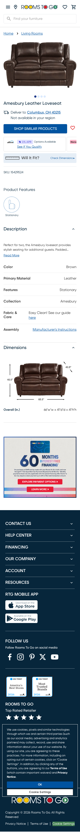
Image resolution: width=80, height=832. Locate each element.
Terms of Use (39, 823)
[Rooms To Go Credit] (40, 461)
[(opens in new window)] (9, 657)
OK (40, 784)
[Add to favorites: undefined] (72, 128)
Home (8, 33)
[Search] (8, 18)
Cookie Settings (63, 823)
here (32, 317)
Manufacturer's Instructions (54, 329)
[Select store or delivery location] (15, 7)
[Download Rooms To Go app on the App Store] (21, 605)
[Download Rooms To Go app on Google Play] (21, 618)
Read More (11, 255)
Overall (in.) (12, 409)
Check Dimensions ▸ (62, 158)
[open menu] (8, 7)
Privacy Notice (15, 823)
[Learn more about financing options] (40, 492)
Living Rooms (32, 33)
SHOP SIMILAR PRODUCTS (35, 129)
